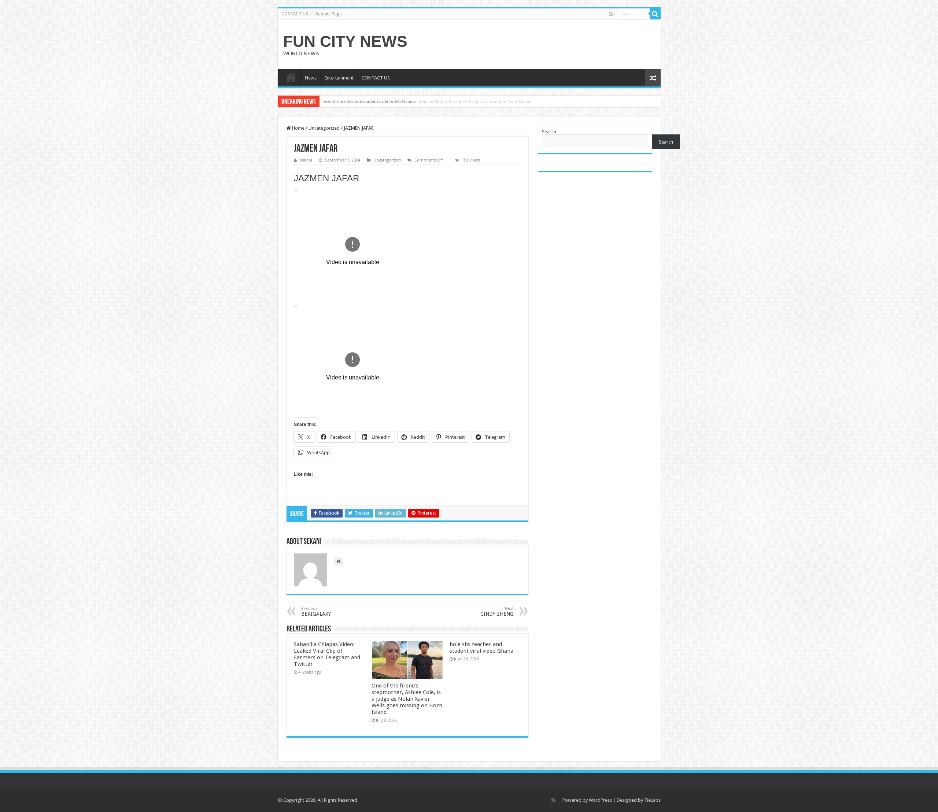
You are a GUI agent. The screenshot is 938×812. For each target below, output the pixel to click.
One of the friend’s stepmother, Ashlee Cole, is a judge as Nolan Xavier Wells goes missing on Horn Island (407, 698)
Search (549, 131)
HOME (290, 77)
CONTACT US (294, 13)
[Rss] (611, 14)
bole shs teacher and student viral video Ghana (368, 101)
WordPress (600, 800)
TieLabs (652, 800)
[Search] (655, 13)
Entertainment (339, 78)
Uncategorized (324, 128)
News (311, 78)
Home (297, 128)
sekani (306, 160)
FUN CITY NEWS (345, 41)
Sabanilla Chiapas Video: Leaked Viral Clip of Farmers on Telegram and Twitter (327, 654)
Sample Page (328, 13)
